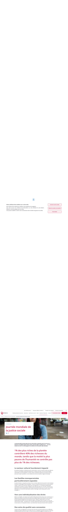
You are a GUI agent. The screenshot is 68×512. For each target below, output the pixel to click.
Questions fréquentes (43, 413)
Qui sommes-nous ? (27, 410)
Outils (38, 413)
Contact (49, 413)
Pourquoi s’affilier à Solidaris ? (38, 410)
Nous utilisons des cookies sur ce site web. (17, 204)
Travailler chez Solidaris (49, 410)
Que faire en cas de (32, 413)
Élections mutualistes (59, 410)
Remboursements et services (18, 413)
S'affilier (64, 413)
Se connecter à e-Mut (56, 413)
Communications (8, 423)
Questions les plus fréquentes (10, 416)
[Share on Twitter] (8, 433)
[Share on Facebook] (7, 433)
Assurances (26, 413)
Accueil (2, 416)
